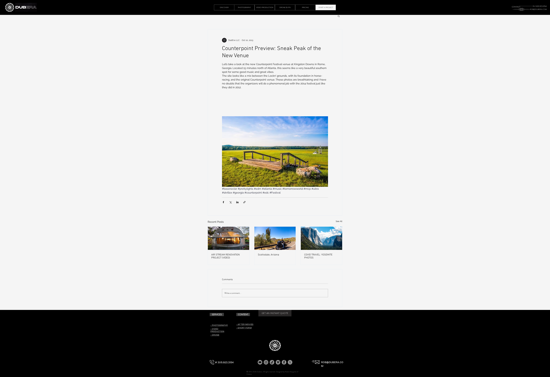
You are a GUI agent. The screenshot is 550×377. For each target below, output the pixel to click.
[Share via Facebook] (223, 202)
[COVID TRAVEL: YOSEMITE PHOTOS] (321, 238)
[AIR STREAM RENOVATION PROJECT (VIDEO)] (228, 238)
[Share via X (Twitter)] (230, 202)
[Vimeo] (278, 362)
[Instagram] (266, 362)
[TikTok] (272, 362)
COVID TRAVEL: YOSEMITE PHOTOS (318, 256)
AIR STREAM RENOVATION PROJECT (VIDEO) (225, 256)
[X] (290, 362)
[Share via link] (244, 202)
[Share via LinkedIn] (237, 202)
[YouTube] (260, 362)
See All (339, 221)
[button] (338, 16)
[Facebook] (284, 362)
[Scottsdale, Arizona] (275, 238)
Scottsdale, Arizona (268, 254)
